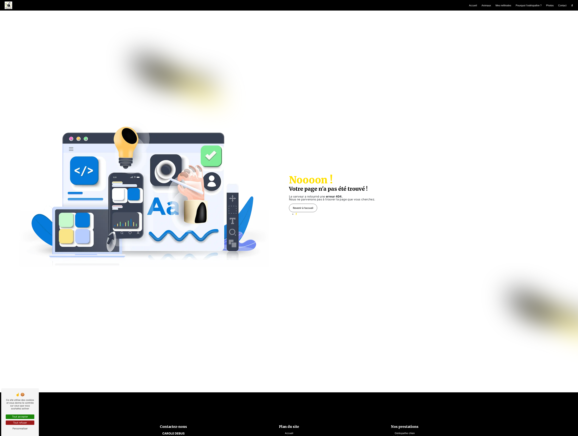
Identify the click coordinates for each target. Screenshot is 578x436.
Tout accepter (20, 416)
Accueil (473, 5)
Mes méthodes (503, 5)
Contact (562, 5)
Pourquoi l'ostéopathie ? (529, 5)
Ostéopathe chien (405, 433)
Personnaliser (20, 428)
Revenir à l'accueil (303, 207)
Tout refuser (20, 422)
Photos (550, 5)
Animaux (486, 5)
